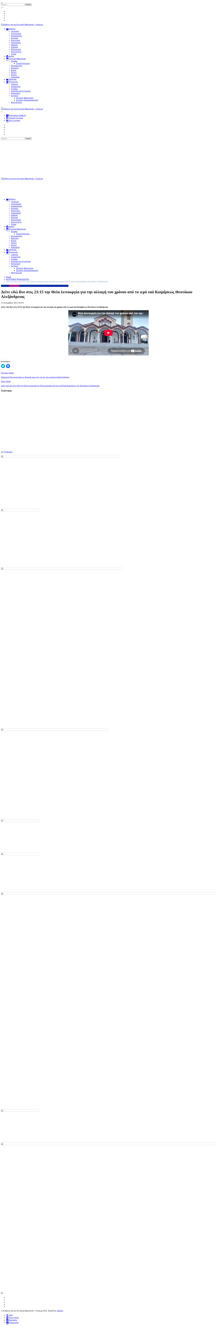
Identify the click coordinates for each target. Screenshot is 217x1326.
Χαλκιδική (15, 77)
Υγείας (13, 54)
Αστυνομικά (16, 34)
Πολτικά (14, 47)
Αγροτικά (15, 31)
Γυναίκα (14, 89)
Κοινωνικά (15, 40)
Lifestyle (14, 84)
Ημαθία (14, 61)
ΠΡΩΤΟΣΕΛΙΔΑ (61, 286)
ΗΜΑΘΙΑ (5, 286)
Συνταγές (14, 96)
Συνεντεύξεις (16, 52)
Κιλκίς (13, 70)
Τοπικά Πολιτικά (23, 63)
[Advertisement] (108, 158)
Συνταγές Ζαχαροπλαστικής (27, 100)
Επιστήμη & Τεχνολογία (21, 91)
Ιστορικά (14, 38)
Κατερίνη (14, 68)
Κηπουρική (15, 93)
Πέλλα (13, 72)
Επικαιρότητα (16, 36)
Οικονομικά (16, 43)
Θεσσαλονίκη (16, 66)
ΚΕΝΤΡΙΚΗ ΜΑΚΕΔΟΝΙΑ (31, 286)
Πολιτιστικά (16, 49)
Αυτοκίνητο (15, 86)
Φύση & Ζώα (16, 102)
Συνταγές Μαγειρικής (24, 98)
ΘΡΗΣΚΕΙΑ (14, 286)
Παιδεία (14, 45)
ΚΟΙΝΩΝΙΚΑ (48, 286)
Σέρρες (14, 75)
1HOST (60, 1311)
